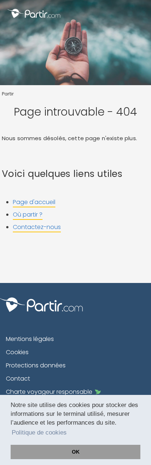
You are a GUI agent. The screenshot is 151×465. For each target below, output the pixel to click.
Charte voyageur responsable (49, 392)
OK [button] (76, 452)
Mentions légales (30, 339)
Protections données (36, 365)
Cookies (17, 352)
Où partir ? (28, 214)
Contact (18, 378)
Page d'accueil (34, 202)
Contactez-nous (37, 227)
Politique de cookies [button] (39, 432)
